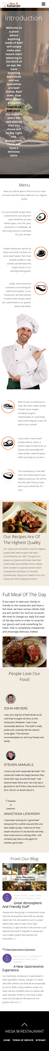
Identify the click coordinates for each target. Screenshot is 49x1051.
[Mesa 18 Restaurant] (11, 6)
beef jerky (31, 959)
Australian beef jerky (14, 108)
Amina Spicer (20, 896)
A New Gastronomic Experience (23, 968)
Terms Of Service (23, 1040)
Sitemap (41, 1040)
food (22, 898)
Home (7, 1040)
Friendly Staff (33, 898)
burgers (18, 962)
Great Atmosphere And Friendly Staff (22, 905)
